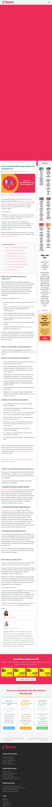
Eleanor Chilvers (8, 194)
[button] (48, 2)
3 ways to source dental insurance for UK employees (13, 739)
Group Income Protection (9, 758)
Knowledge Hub (6, 802)
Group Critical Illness (7, 762)
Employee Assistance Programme (11, 778)
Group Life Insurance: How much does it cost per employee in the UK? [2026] (41, 210)
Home (2, 162)
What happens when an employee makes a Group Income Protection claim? (48, 237)
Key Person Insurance (8, 775)
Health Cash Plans (6, 490)
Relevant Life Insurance (8, 776)
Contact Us (5, 801)
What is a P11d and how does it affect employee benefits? (41, 178)
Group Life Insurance (8, 757)
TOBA (4, 806)
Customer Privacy (7, 804)
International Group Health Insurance (11, 786)
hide (15, 244)
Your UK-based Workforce (26, 704)
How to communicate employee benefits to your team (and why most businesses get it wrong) (41, 238)
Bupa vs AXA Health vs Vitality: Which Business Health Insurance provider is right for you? (48, 182)
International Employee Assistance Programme (14, 788)
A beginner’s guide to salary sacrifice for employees (37, 739)
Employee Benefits (7, 771)
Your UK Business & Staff (9, 704)
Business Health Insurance (10, 510)
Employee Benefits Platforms (10, 773)
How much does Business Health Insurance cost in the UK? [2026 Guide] (48, 209)
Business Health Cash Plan (9, 764)
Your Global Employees (42, 704)
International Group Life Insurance (11, 789)
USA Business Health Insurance (10, 791)
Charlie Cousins (20, 194)
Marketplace (6, 799)
